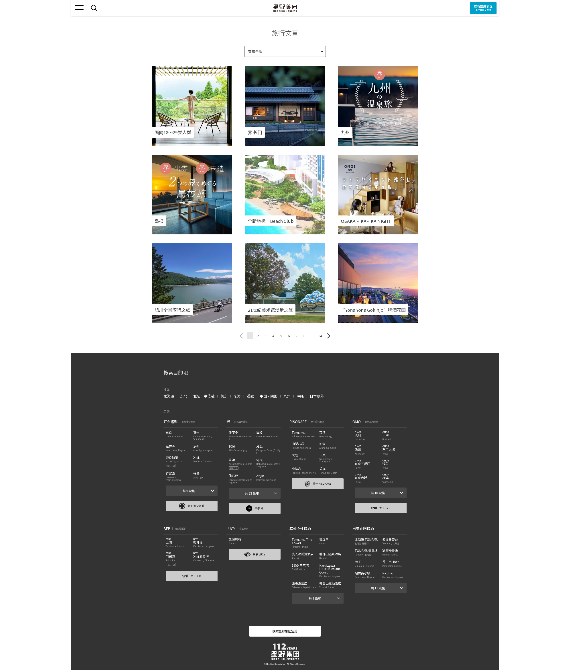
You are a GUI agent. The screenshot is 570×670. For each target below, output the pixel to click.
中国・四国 (268, 396)
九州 (287, 396)
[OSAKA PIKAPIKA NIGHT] (378, 231)
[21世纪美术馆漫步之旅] (285, 320)
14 (320, 335)
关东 (224, 396)
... (312, 335)
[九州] (378, 143)
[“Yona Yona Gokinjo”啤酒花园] (378, 320)
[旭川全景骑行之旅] (192, 320)
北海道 (168, 396)
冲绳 (300, 396)
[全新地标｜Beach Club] (285, 231)
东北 (183, 396)
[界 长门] (285, 143)
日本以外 (317, 396)
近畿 (250, 396)
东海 (237, 396)
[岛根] (192, 231)
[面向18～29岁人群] (192, 143)
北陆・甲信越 (203, 396)
